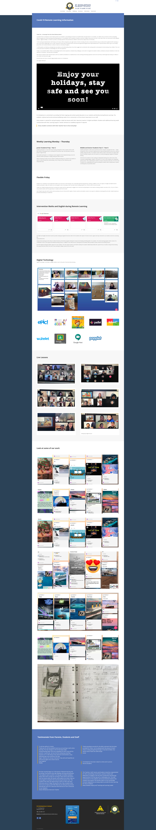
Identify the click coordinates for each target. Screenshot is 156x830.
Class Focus (41, 828)
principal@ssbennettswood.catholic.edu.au (49, 814)
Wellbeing (75, 11)
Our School (62, 11)
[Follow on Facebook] (38, 818)
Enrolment (80, 11)
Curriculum (68, 11)
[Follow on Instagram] (40, 818)
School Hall (93, 11)
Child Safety (86, 11)
